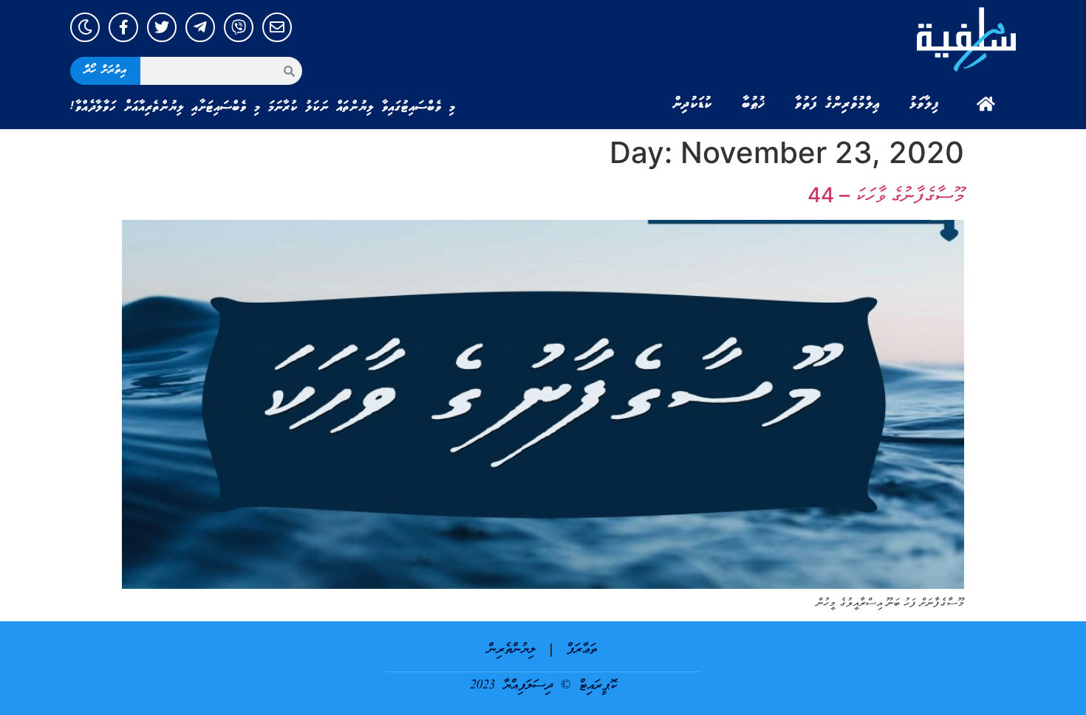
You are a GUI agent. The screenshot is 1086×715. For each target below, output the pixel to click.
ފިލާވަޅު (924, 104)
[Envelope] (277, 27)
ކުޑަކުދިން (692, 104)
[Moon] (85, 27)
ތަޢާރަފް (582, 650)
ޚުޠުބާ (753, 104)
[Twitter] (162, 27)
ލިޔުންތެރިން (512, 650)
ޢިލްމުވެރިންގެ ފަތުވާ (837, 104)
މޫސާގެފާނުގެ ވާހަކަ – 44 (885, 194)
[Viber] (238, 27)
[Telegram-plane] (200, 27)
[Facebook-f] (123, 27)
